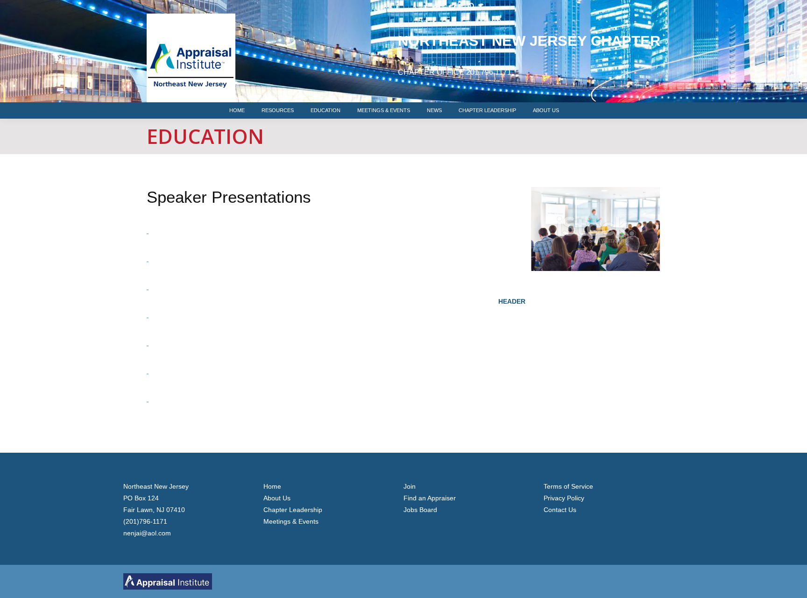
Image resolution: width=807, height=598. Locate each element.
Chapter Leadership (292, 509)
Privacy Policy (564, 498)
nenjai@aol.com (147, 533)
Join (410, 486)
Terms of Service (568, 486)
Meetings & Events (291, 521)
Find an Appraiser (430, 498)
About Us (276, 498)
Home (272, 486)
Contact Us (560, 509)
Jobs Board (420, 509)
